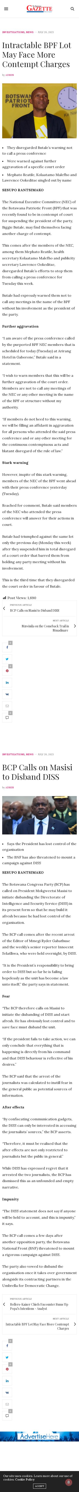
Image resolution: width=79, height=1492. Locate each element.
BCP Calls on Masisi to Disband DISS (37, 772)
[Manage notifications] (68, 1482)
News (30, 32)
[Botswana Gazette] (39, 8)
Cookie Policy (24, 1479)
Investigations (13, 32)
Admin (9, 75)
